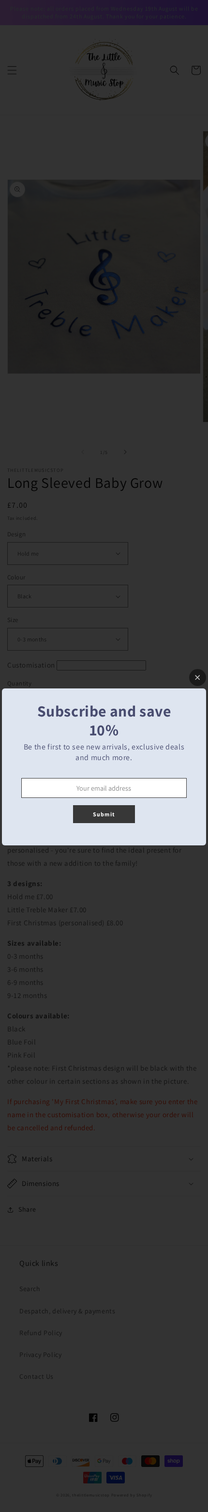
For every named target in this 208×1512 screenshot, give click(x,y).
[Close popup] (197, 677)
